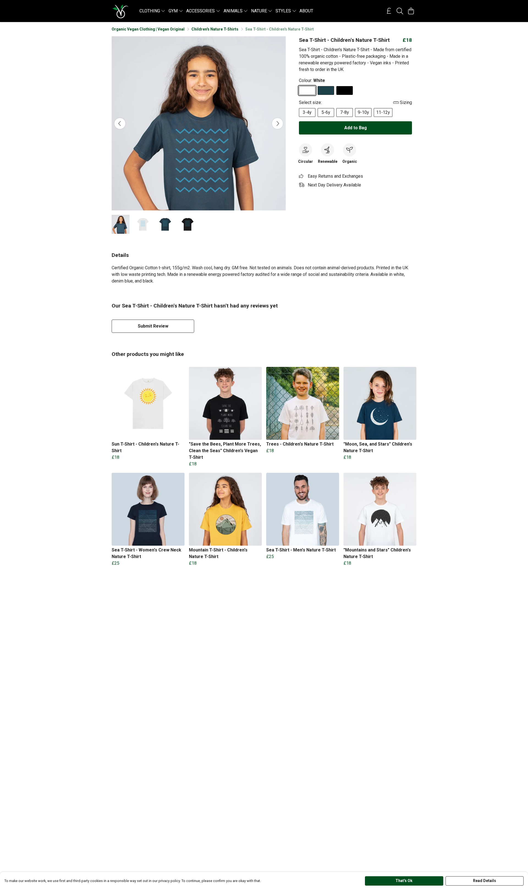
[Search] (399, 11)
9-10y (363, 112)
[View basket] (410, 11)
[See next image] (277, 123)
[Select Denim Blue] (326, 90)
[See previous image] (119, 123)
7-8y (344, 112)
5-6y (325, 112)
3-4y (307, 112)
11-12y (383, 112)
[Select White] (307, 90)
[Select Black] (344, 90)
